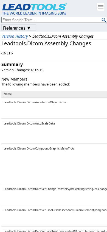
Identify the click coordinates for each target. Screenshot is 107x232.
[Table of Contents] (101, 7)
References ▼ (17, 28)
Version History (14, 36)
